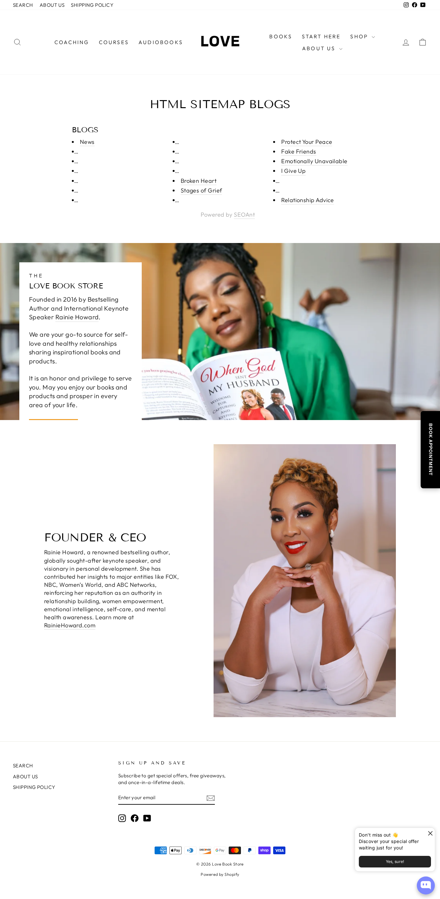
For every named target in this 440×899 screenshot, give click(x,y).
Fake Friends (298, 151)
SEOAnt (244, 214)
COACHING (71, 42)
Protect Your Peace (306, 141)
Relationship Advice (307, 200)
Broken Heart (198, 180)
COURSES (114, 42)
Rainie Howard (77, 317)
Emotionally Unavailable (314, 161)
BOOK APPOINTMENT (430, 449)
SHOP (360, 36)
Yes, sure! (395, 861)
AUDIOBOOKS (161, 42)
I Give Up (293, 170)
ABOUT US (52, 5)
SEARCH (23, 5)
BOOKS (280, 36)
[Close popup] (429, 833)
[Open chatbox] (426, 885)
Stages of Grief (201, 190)
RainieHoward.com (69, 625)
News (87, 141)
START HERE (321, 36)
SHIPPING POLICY (92, 5)
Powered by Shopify (220, 874)
